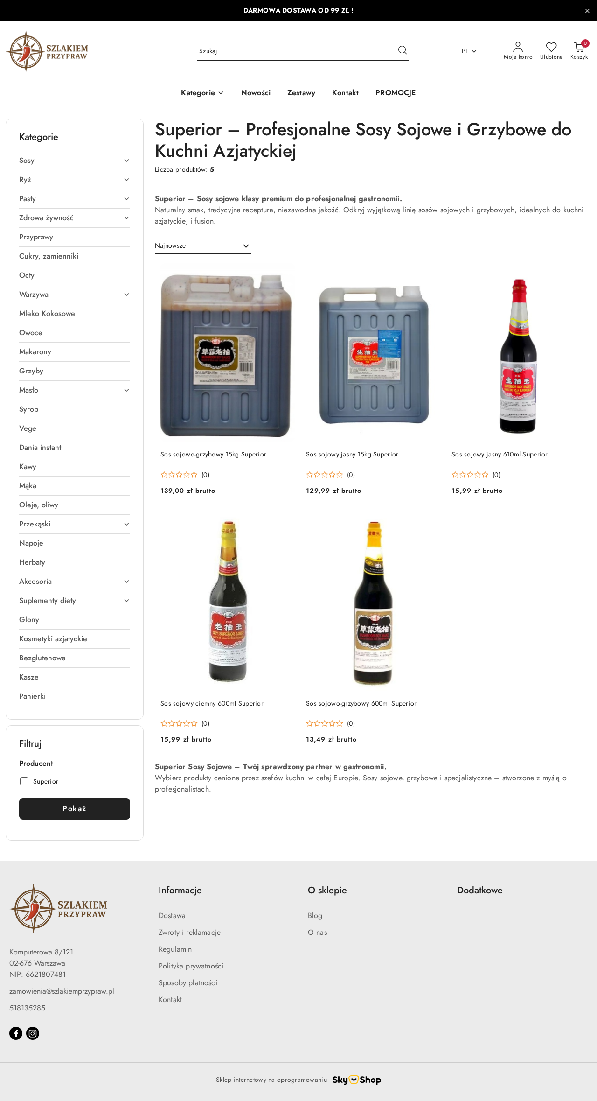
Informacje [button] (180, 890)
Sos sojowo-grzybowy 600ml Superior (361, 703)
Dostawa (172, 915)
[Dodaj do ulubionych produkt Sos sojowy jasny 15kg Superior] (430, 274)
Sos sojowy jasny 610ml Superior (499, 454)
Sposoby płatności (188, 982)
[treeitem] (74, 160)
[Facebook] (15, 1033)
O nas (317, 932)
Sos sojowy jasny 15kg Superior (352, 454)
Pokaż (74, 808)
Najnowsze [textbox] (170, 245)
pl (465, 51)
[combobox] (203, 246)
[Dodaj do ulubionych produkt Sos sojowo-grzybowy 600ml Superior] (430, 523)
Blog (315, 915)
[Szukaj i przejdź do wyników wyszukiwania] (402, 51)
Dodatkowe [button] (480, 890)
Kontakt (170, 999)
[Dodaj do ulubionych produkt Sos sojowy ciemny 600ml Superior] (284, 523)
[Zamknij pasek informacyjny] (587, 11)
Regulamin (175, 949)
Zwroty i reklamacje (190, 932)
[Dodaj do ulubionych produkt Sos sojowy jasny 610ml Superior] (575, 274)
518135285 (27, 1008)
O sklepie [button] (327, 890)
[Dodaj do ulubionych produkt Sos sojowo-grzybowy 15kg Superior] (284, 274)
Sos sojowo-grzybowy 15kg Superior (213, 454)
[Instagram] (32, 1033)
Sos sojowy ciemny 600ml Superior (212, 703)
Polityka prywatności (191, 966)
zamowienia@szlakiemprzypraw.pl (61, 991)
